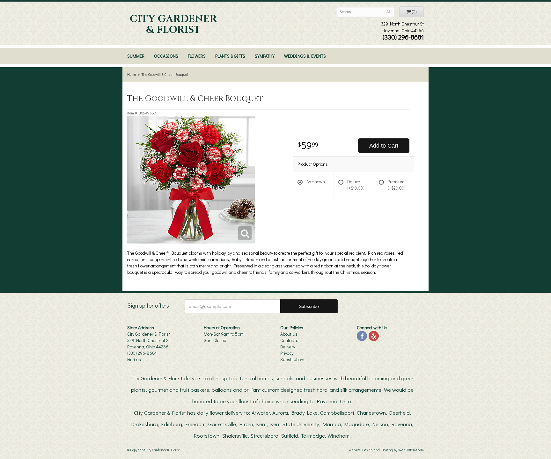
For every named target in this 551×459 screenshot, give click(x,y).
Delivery (287, 347)
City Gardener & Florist (173, 24)
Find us (134, 359)
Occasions (166, 56)
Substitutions (292, 359)
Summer (135, 56)
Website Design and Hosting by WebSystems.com (386, 450)
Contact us (290, 340)
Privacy (286, 353)
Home (131, 74)
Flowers (197, 56)
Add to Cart (383, 145)
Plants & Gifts (230, 56)
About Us (289, 334)
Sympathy (265, 56)
